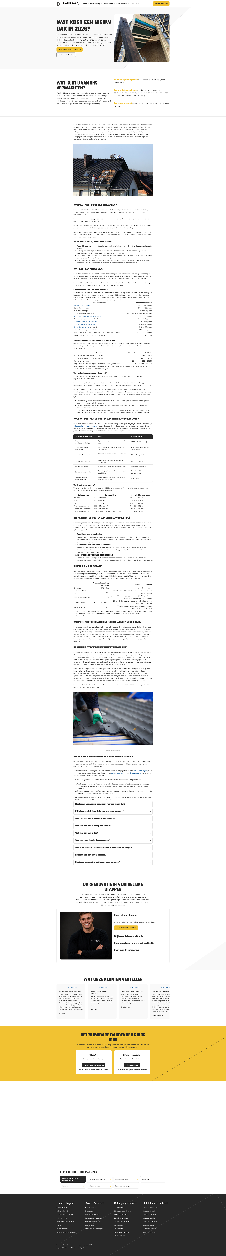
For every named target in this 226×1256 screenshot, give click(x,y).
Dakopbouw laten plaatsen (122, 1211)
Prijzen (84, 4)
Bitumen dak (89, 1211)
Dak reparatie (118, 1225)
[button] (140, 915)
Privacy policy (61, 1245)
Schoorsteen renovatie (121, 1232)
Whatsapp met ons (65, 55)
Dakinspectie (89, 1225)
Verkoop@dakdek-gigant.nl (65, 1222)
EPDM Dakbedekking (120, 1214)
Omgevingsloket (135, 773)
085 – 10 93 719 (61, 1218)
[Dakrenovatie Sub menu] (114, 3)
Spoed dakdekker (119, 1236)
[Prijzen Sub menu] (88, 3)
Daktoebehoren (121, 4)
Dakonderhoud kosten (92, 1214)
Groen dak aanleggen (81, 327)
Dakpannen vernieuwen (82, 305)
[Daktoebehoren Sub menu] (128, 3)
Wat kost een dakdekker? (93, 1222)
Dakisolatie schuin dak (121, 1218)
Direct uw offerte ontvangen (68, 49)
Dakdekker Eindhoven (150, 1222)
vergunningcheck (117, 773)
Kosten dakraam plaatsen (93, 1218)
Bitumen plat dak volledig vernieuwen (87, 316)
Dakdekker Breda (148, 1225)
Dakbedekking (95, 4)
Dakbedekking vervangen (122, 1222)
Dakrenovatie (108, 4)
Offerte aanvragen (161, 4)
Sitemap (85, 1245)
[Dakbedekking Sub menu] (101, 3)
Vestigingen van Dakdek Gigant (66, 1232)
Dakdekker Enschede (149, 1232)
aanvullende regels (140, 771)
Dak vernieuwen (119, 1207)
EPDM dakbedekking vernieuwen (85, 322)
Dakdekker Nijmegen (149, 1229)
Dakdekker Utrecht (149, 1218)
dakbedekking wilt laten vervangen (85, 426)
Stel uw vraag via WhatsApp (94, 1065)
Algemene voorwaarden (74, 1245)
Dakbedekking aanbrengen (94, 1229)
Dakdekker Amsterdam (150, 1207)
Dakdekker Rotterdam (150, 1211)
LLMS (90, 1245)
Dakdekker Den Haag (149, 1214)
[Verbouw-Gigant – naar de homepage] (68, 4)
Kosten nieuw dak (91, 1207)
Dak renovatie (118, 1229)
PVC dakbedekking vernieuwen (85, 324)
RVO (114, 578)
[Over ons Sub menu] (138, 3)
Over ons (134, 4)
